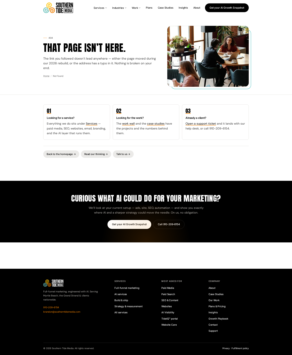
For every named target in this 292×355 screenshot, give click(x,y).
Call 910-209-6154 (169, 224)
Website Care (169, 324)
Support (213, 330)
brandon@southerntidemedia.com (61, 311)
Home (46, 76)
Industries (118, 7)
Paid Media (167, 287)
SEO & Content (169, 300)
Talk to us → (123, 154)
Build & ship (121, 300)
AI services (120, 294)
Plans (149, 7)
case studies (156, 123)
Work (135, 7)
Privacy (226, 348)
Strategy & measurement (128, 306)
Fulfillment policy (240, 348)
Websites (166, 306)
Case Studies (165, 7)
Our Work (214, 300)
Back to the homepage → (61, 154)
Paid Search (168, 294)
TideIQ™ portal (169, 318)
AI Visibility (167, 312)
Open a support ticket (201, 123)
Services (99, 7)
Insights (183, 7)
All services (121, 312)
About (196, 7)
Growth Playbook (218, 318)
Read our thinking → (96, 154)
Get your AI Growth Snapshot (227, 7)
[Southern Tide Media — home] (58, 8)
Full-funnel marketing (126, 287)
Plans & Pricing (217, 306)
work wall (128, 123)
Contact (213, 324)
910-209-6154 (51, 307)
